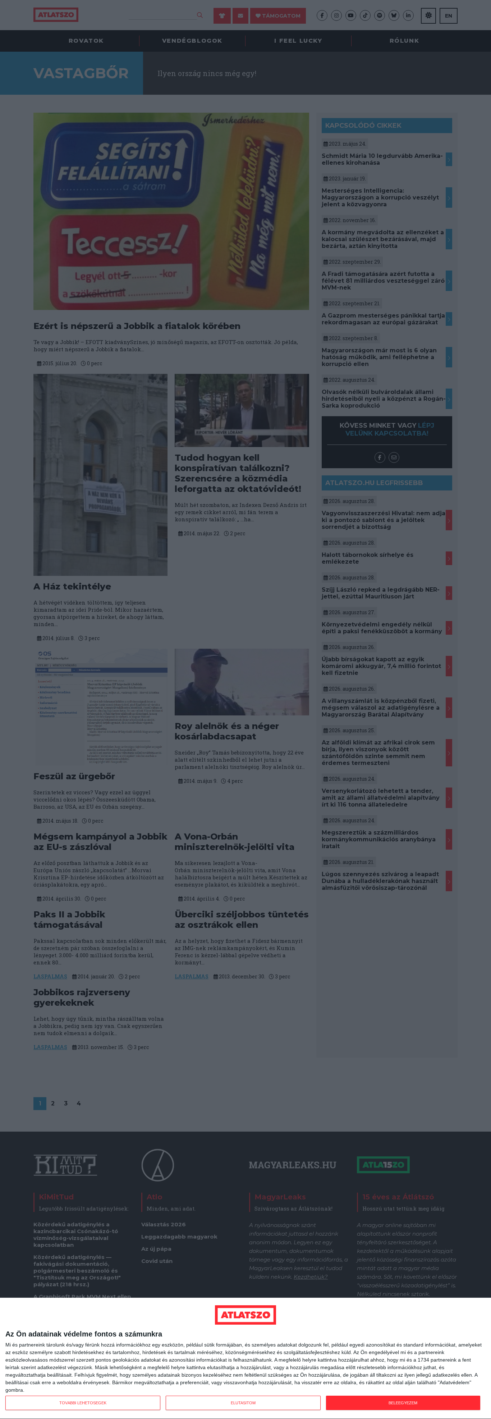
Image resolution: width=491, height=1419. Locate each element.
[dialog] (245, 1358)
